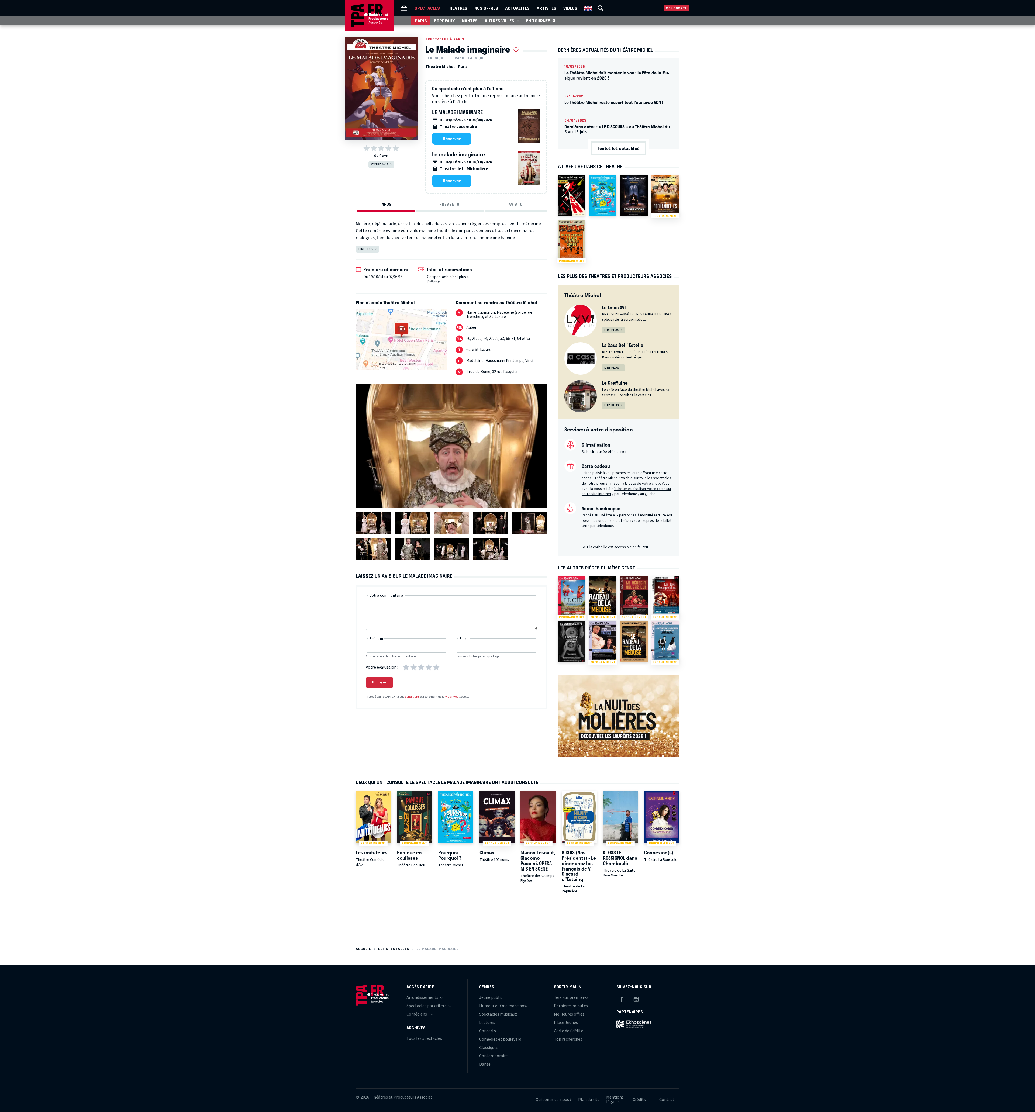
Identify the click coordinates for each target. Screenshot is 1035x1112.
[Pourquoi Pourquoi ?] (602, 195)
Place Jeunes (566, 1022)
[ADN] (571, 195)
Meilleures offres (569, 1014)
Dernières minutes (571, 1006)
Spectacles (427, 8)
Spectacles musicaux (498, 1014)
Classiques (436, 58)
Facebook (621, 998)
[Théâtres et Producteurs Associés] (404, 8)
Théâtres (457, 8)
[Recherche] (600, 8)
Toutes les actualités (618, 148)
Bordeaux (444, 20)
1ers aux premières (571, 997)
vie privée (451, 697)
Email (464, 638)
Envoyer (379, 682)
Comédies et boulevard (500, 1039)
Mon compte (676, 8)
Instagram (636, 998)
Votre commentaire (386, 595)
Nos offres (486, 8)
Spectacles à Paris (444, 39)
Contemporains (493, 1056)
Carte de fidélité (568, 1031)
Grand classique (469, 58)
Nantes (470, 20)
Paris (421, 20)
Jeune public (490, 997)
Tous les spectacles (424, 1038)
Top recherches (568, 1039)
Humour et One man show (503, 1006)
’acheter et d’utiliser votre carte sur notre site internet (626, 491)
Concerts (487, 1031)
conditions (412, 697)
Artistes (546, 8)
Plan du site (589, 1100)
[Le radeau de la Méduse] (633, 641)
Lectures (487, 1022)
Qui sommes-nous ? (554, 1100)
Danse (485, 1064)
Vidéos (570, 8)
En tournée (538, 20)
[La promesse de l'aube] (571, 641)
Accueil (363, 949)
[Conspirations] (633, 195)
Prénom (376, 638)
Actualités (517, 8)
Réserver (452, 138)
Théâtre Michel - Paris (446, 67)
